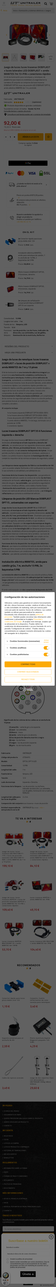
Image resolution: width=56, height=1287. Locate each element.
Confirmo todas (28, 664)
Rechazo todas (28, 679)
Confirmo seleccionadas (28, 671)
